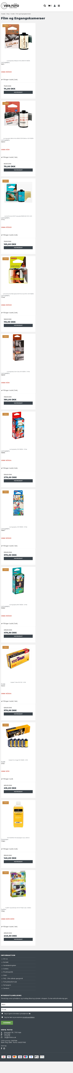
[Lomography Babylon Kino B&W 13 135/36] (18, 40)
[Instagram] (4, 1048)
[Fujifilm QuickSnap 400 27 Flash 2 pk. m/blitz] (18, 887)
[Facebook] (1, 1048)
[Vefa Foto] (12, 5)
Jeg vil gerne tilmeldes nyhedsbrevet (22, 1013)
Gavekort (6, 988)
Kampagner (7, 985)
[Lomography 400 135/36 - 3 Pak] (18, 506)
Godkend (7, 1023)
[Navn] (36, 1004)
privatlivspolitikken (29, 1017)
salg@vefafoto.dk (10, 1037)
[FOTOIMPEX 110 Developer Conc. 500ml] (18, 817)
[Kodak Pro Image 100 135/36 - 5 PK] (18, 739)
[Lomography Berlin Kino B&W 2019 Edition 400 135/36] (18, 118)
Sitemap (4, 1046)
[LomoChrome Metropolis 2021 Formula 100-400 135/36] (18, 273)
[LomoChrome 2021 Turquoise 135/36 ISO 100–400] (18, 195)
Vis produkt (18, 92)
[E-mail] (36, 1009)
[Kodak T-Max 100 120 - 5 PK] (18, 662)
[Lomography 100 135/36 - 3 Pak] (18, 429)
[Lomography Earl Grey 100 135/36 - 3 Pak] (18, 351)
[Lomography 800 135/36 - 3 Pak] (18, 584)
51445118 (7, 1036)
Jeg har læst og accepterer (19, 1017)
